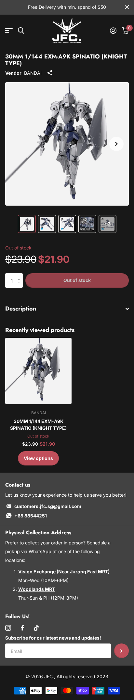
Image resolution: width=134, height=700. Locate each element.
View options (38, 458)
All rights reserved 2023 (82, 676)
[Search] (21, 30)
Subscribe (121, 650)
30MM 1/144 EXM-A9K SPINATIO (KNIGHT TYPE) (38, 424)
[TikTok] (36, 628)
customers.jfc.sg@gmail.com (47, 506)
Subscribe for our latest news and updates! (53, 638)
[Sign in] (113, 30)
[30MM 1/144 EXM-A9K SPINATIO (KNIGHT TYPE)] (38, 371)
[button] (116, 144)
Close (127, 7)
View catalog (9, 30)
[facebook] (22, 627)
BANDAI (33, 73)
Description (20, 308)
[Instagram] (8, 628)
